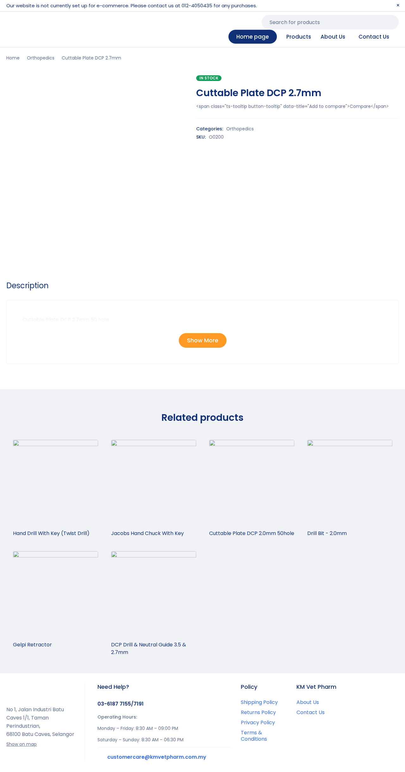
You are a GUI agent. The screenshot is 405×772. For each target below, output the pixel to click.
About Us (307, 702)
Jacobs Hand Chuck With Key (147, 533)
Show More (202, 340)
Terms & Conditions (254, 736)
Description (27, 285)
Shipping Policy (259, 702)
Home (13, 58)
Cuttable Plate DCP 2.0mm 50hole (251, 533)
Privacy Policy (258, 722)
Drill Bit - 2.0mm (327, 533)
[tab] (27, 285)
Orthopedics (40, 58)
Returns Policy (258, 712)
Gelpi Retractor (32, 644)
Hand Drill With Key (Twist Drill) (51, 533)
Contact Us (310, 712)
